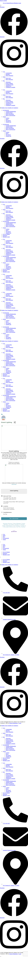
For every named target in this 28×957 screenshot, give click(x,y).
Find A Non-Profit (10, 225)
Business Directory (7, 523)
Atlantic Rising (9, 112)
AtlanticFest (8, 86)
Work (4, 76)
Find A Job (8, 78)
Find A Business (9, 75)
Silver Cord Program (10, 115)
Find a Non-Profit (10, 114)
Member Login (17, 3)
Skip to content (3, 0)
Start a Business (9, 79)
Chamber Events (9, 84)
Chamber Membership (11, 111)
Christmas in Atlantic (10, 87)
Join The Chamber (20, 526)
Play (4, 80)
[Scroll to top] (0, 956)
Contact (7, 118)
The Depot (8, 120)
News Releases (17, 523)
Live (4, 71)
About (4, 116)
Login (19, 723)
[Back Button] (2, 414)
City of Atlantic (6, 3)
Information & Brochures (9, 526)
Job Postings (16, 525)
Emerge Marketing (13, 723)
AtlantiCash (8, 122)
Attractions (8, 82)
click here (14, 484)
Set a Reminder (14, 518)
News (7, 119)
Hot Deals (11, 524)
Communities (9, 73)
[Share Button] (14, 422)
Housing (8, 74)
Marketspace (9, 525)
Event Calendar (9, 83)
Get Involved (6, 110)
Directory (12, 3)
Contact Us (23, 525)
